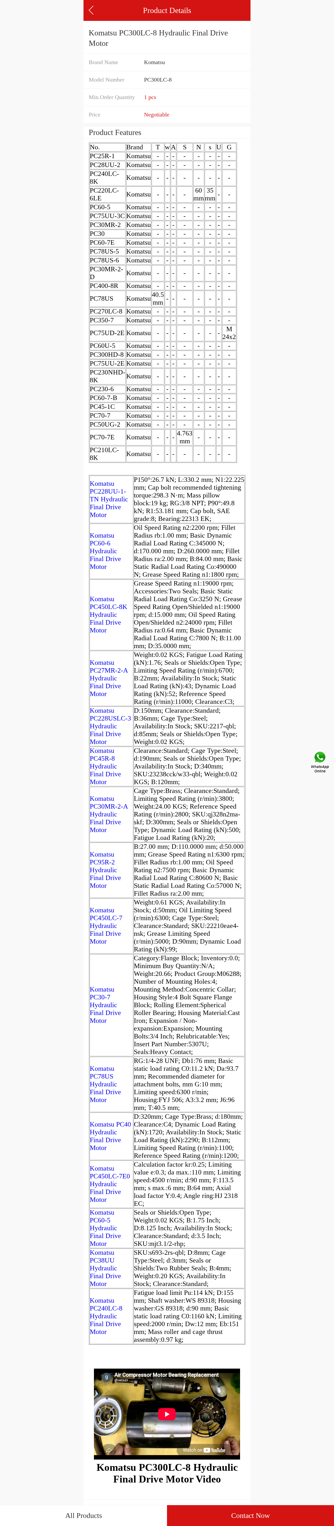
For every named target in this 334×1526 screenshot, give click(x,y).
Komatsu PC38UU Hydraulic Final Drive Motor (105, 1268)
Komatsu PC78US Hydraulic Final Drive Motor (105, 1084)
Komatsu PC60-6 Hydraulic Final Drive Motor (105, 551)
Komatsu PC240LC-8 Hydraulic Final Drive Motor (106, 1316)
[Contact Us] (320, 763)
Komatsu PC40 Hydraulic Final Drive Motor (110, 1136)
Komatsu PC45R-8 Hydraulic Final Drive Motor (105, 766)
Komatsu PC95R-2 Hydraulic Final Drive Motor (105, 870)
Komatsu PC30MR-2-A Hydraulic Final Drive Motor (109, 814)
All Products (83, 1515)
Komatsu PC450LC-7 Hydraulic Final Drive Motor (106, 925)
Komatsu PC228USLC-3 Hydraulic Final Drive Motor (110, 726)
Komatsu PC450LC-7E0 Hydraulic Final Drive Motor (110, 1184)
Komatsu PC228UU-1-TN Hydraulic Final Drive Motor (109, 499)
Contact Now (250, 1515)
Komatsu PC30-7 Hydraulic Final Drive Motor (105, 1005)
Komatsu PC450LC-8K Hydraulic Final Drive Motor (108, 614)
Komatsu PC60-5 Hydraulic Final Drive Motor (105, 1228)
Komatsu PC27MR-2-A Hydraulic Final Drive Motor (109, 678)
